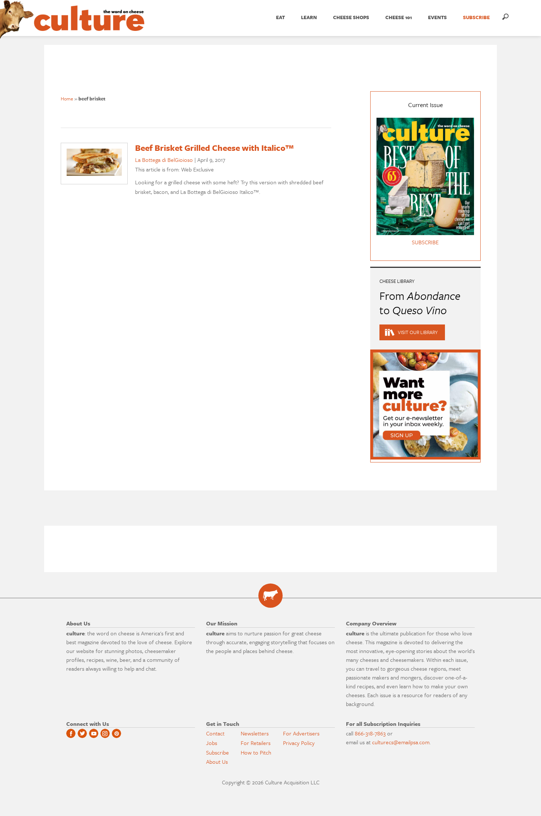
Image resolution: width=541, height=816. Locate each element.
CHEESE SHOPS (351, 17)
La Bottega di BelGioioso (164, 160)
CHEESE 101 (398, 17)
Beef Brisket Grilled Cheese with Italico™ (214, 148)
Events (437, 17)
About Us (217, 762)
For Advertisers (301, 733)
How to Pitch (256, 752)
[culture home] (89, 24)
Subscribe (217, 752)
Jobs (211, 743)
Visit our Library (418, 332)
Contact (215, 733)
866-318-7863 (370, 733)
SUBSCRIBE (476, 17)
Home (67, 98)
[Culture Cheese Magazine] (270, 595)
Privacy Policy (299, 743)
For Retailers (255, 743)
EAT (280, 17)
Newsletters (255, 733)
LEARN (309, 17)
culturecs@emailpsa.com (400, 742)
